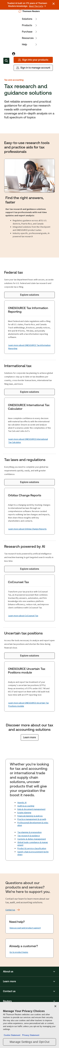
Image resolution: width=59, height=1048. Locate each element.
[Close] (55, 1006)
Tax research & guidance (28, 835)
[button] (29, 971)
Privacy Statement (30, 1035)
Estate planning (24, 812)
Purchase (27, 31)
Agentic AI (21, 802)
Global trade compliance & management (32, 844)
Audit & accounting (25, 805)
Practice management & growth (31, 819)
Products (27, 25)
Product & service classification (31, 848)
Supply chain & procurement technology (33, 853)
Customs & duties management (31, 839)
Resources (28, 38)
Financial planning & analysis (30, 815)
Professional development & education (32, 824)
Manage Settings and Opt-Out (29, 1041)
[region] (29, 1025)
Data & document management (31, 809)
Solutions (27, 18)
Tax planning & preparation (29, 832)
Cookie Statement (12, 1035)
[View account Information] (14, 54)
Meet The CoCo (36, 6)
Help (24, 44)
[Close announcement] (53, 3)
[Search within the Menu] (6, 61)
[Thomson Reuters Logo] (29, 11)
